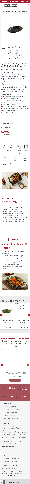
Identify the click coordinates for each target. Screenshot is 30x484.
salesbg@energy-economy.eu (13, 473)
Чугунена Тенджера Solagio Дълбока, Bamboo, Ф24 (18, 319)
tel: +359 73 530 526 (10, 476)
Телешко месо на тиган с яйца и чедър (15, 369)
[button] (1, 315)
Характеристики (7, 123)
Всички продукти (16, 9)
